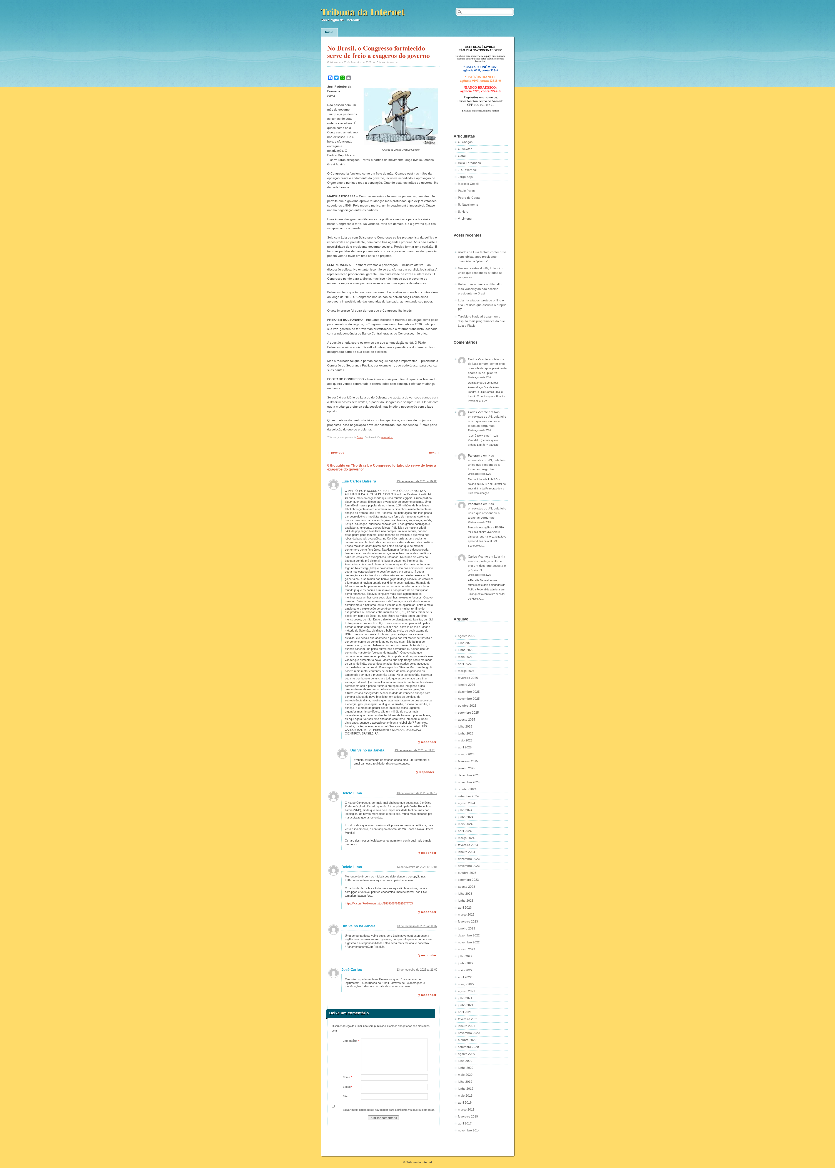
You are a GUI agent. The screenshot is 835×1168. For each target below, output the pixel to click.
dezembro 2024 (469, 775)
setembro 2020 (468, 1047)
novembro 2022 (469, 942)
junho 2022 (465, 963)
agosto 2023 (466, 886)
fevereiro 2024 (468, 845)
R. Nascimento (468, 204)
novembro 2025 (469, 698)
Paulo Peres (466, 190)
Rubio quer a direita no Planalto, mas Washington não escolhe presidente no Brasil (480, 288)
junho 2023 (465, 900)
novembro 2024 (469, 782)
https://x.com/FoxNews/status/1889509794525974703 (379, 903)
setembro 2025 (468, 712)
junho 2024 (465, 817)
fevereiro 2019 (468, 1116)
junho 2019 (465, 1088)
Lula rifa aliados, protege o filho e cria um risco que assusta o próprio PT (482, 305)
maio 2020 (465, 1074)
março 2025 (466, 754)
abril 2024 (465, 831)
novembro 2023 (469, 865)
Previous (335, 452)
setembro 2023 (468, 879)
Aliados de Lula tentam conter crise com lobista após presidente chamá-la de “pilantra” (482, 256)
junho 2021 (465, 1005)
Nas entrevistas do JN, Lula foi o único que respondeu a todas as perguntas (480, 272)
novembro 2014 (469, 1130)
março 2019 (466, 1109)
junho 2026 (465, 650)
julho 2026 (465, 643)
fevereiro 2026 (468, 677)
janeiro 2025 (466, 768)
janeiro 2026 (466, 684)
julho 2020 (465, 1060)
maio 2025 (465, 740)
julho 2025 (465, 726)
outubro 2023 (467, 872)
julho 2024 (465, 810)
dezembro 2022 (469, 935)
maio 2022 (465, 970)
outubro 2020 (467, 1040)
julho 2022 (465, 956)
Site (345, 1096)
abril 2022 (465, 977)
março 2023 (466, 914)
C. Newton (465, 149)
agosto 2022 (466, 949)
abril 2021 (465, 1012)
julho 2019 (465, 1081)
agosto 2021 (466, 991)
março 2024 (466, 838)
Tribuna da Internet (363, 11)
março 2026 (466, 670)
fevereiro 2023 (468, 921)
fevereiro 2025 (468, 761)
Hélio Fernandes (469, 163)
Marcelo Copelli (468, 183)
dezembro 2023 (469, 858)
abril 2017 (465, 1123)
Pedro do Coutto (469, 197)
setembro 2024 (468, 796)
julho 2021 (465, 998)
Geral (360, 437)
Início (329, 32)
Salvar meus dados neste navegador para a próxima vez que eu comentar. (388, 1109)
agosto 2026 (466, 636)
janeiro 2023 (466, 928)
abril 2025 (465, 747)
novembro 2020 (469, 1033)
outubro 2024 (467, 789)
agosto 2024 (466, 803)
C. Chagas (465, 142)
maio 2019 (465, 1095)
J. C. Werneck (467, 169)
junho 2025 (465, 733)
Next (434, 452)
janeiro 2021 (466, 1026)
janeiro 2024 (466, 852)
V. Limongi (465, 218)
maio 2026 (465, 657)
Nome (347, 1077)
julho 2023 (465, 893)
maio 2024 (465, 824)
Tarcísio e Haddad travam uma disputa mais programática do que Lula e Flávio (481, 321)
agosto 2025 (466, 719)
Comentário (351, 1040)
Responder (428, 742)
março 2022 (466, 984)
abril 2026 (465, 664)
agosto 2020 (466, 1053)
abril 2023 (465, 907)
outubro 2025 (467, 705)
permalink (387, 437)
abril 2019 (465, 1102)
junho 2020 (465, 1067)
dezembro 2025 (469, 691)
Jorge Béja (465, 176)
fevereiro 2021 (468, 1019)
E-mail (347, 1086)
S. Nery (463, 211)
